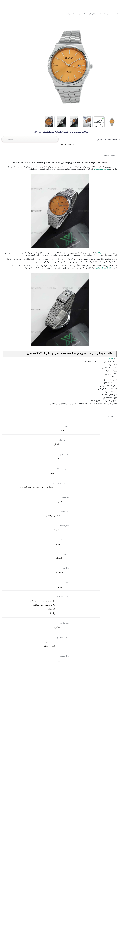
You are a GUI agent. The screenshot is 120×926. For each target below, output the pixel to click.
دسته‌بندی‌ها (108, 14)
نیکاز (117, 14)
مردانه (69, 14)
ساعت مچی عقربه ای (95, 14)
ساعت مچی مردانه (79, 14)
